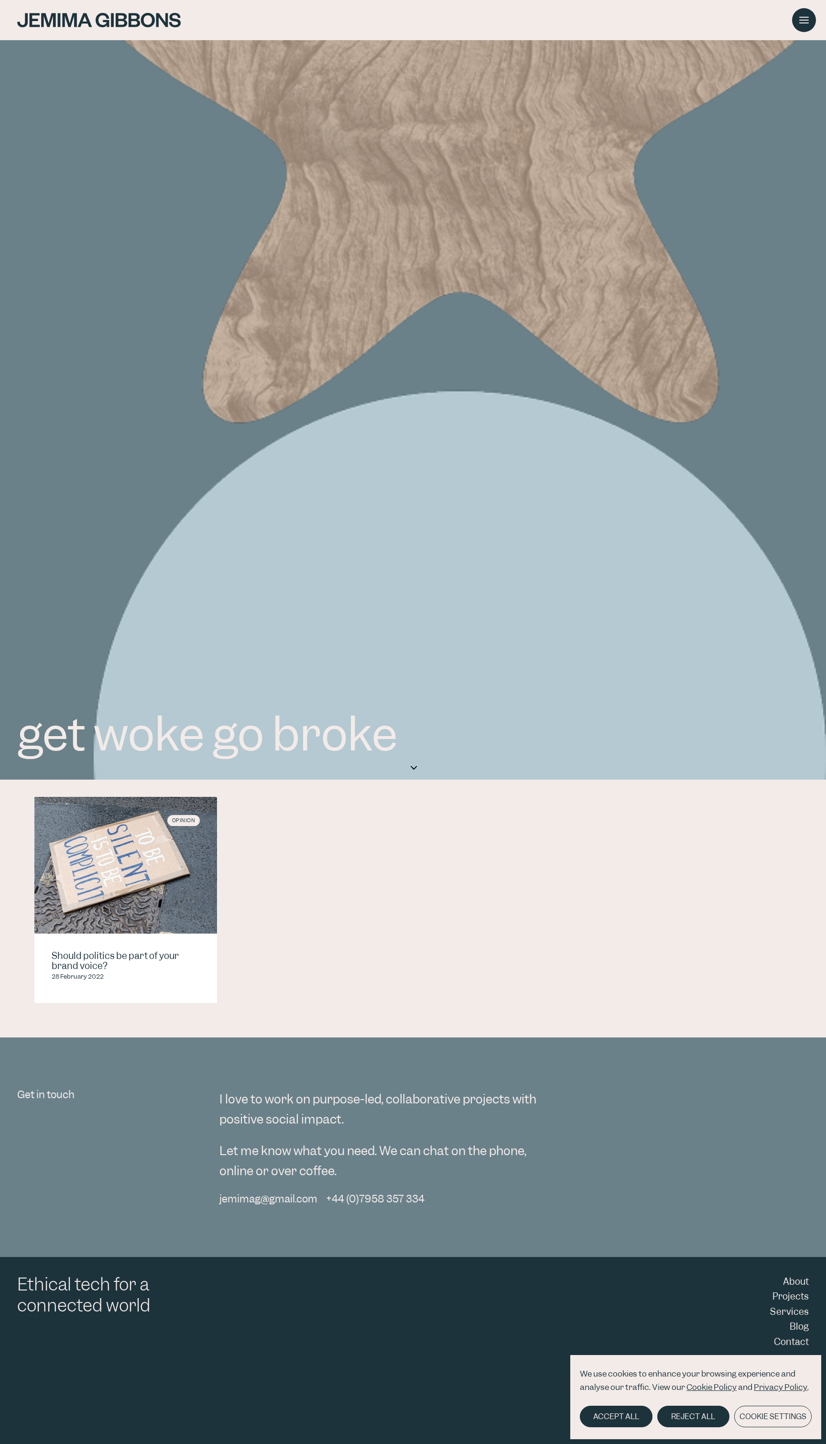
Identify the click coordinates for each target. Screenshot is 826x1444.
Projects (790, 1296)
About (796, 1282)
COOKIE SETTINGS (772, 1416)
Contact (791, 1342)
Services (789, 1312)
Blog (799, 1327)
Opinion (184, 820)
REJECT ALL (693, 1416)
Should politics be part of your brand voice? (115, 961)
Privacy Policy (780, 1387)
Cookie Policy (711, 1387)
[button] (804, 20)
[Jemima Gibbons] (99, 20)
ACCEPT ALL (616, 1416)
